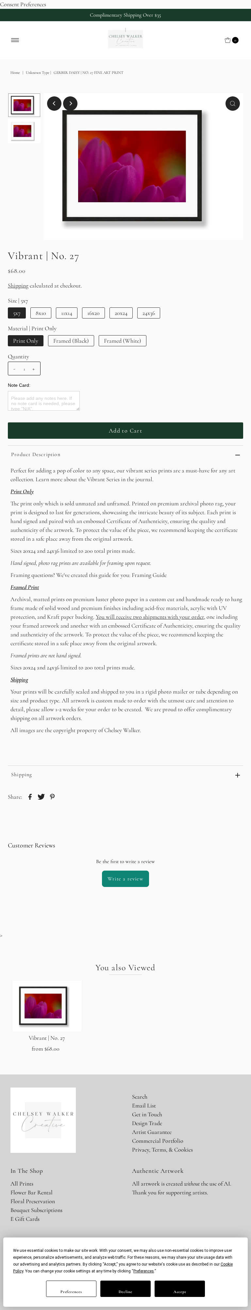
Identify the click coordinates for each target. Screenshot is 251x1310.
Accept (180, 1291)
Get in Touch (147, 1114)
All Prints (21, 1183)
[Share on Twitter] (41, 796)
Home (15, 72)
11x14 (66, 313)
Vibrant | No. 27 (47, 1037)
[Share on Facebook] (30, 796)
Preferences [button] (143, 1271)
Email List (144, 1105)
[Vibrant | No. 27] (47, 1006)
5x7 (17, 313)
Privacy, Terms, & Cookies (162, 1149)
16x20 (93, 313)
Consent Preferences (23, 4)
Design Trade (147, 1123)
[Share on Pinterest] (52, 796)
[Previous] (54, 103)
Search (139, 1096)
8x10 (41, 313)
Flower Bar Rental (31, 1192)
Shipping (18, 285)
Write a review (125, 879)
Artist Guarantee (152, 1132)
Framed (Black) (71, 340)
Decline (125, 1291)
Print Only (25, 340)
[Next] (70, 103)
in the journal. (137, 479)
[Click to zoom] (233, 103)
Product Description (35, 454)
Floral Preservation (32, 1201)
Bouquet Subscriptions (36, 1210)
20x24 (121, 313)
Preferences (71, 1291)
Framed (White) (122, 340)
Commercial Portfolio (157, 1140)
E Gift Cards (25, 1218)
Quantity (18, 356)
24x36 (148, 313)
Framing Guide (149, 575)
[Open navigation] (15, 40)
